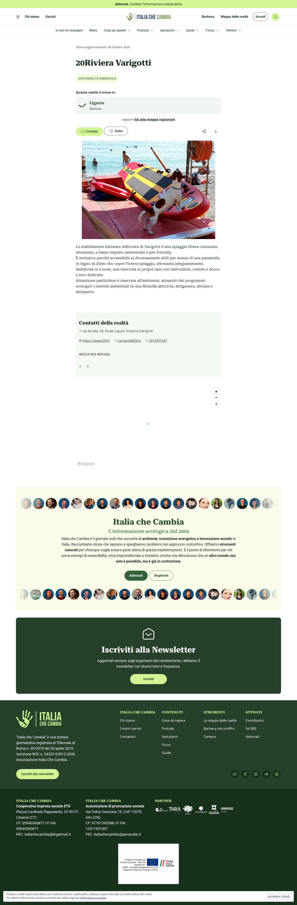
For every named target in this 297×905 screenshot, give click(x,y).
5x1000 (250, 728)
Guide (166, 753)
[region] (148, 427)
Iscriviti (148, 679)
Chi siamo (127, 720)
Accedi (260, 17)
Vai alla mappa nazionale (154, 119)
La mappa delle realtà (220, 720)
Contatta (92, 131)
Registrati (161, 575)
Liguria (97, 102)
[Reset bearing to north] (216, 403)
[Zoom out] (216, 397)
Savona (95, 109)
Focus (166, 744)
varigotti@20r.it (129, 340)
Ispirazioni (170, 736)
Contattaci (128, 736)
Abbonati (136, 575)
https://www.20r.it (96, 340)
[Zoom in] (216, 392)
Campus (210, 736)
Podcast (168, 728)
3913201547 (158, 340)
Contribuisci (254, 720)
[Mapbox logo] (86, 463)
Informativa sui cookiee (93, 898)
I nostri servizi (130, 728)
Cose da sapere (173, 720)
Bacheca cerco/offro (219, 728)
